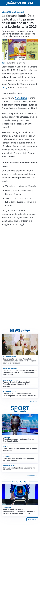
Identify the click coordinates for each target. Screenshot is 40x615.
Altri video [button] (32, 519)
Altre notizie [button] (31, 401)
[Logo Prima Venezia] (20, 3)
